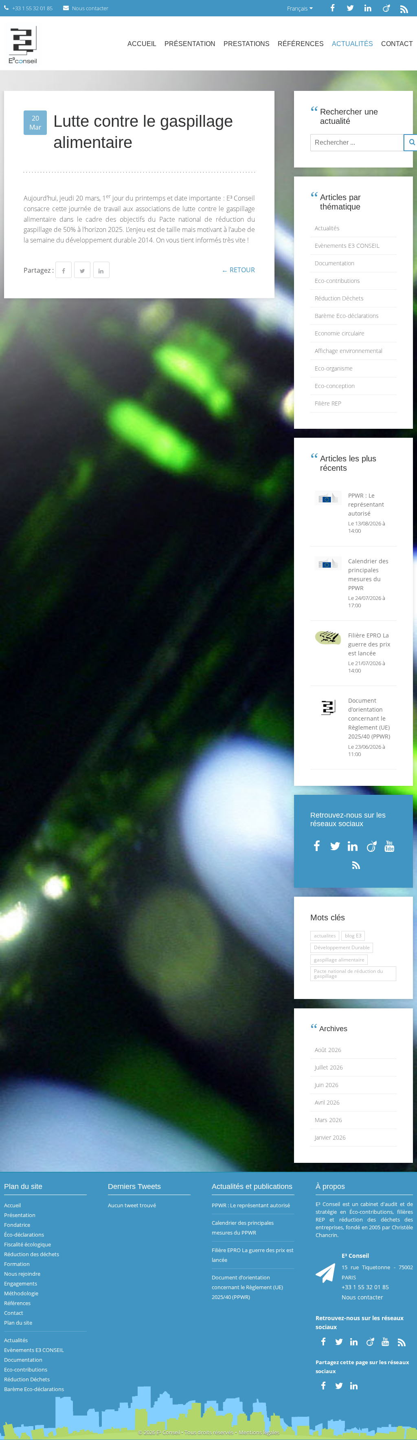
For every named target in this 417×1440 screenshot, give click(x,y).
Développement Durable (342, 947)
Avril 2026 (327, 1102)
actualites (325, 935)
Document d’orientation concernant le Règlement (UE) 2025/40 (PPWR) (247, 1287)
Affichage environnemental (348, 351)
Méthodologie (21, 1293)
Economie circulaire (339, 333)
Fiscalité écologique (27, 1244)
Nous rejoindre (22, 1273)
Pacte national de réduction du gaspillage (348, 973)
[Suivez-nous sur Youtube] (390, 844)
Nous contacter (362, 1297)
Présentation (190, 43)
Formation (17, 1264)
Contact (397, 43)
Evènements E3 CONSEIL (347, 245)
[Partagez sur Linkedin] (101, 270)
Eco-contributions (337, 280)
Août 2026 (328, 1050)
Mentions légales (259, 1432)
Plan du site (18, 1322)
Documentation (334, 263)
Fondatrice (17, 1224)
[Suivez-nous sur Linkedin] (368, 8)
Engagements (20, 1283)
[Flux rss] (404, 8)
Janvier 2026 (330, 1137)
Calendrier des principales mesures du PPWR (243, 1227)
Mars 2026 (328, 1120)
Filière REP (328, 403)
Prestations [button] (247, 43)
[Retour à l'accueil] (22, 43)
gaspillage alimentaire (339, 959)
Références (301, 43)
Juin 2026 (326, 1085)
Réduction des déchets (31, 1254)
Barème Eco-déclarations (347, 316)
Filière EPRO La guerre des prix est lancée (253, 1255)
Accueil (141, 43)
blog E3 (353, 935)
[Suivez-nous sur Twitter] (350, 8)
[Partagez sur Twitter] (82, 270)
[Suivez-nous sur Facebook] (332, 8)
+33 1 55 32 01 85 (365, 1287)
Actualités (352, 43)
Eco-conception (335, 386)
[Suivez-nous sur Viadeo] (386, 8)
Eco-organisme (334, 368)
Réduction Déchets (339, 298)
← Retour (238, 269)
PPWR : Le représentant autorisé (251, 1205)
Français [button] (298, 8)
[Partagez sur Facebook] (63, 270)
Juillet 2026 (329, 1067)
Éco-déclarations (24, 1234)
